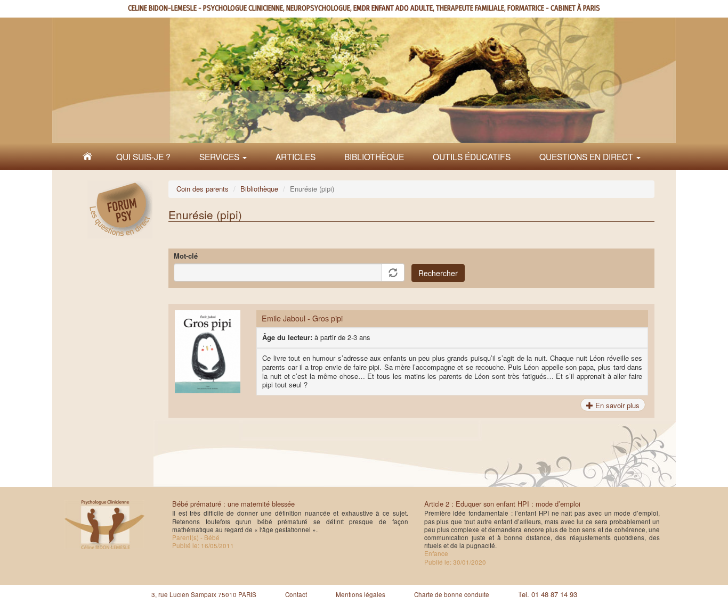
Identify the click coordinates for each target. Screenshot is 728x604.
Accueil (87, 156)
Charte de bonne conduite (451, 594)
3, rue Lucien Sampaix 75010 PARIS (203, 594)
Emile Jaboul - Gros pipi (302, 318)
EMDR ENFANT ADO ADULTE (393, 8)
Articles (296, 156)
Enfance (436, 553)
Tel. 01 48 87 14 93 (547, 594)
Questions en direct (587, 156)
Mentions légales (360, 594)
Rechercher (438, 273)
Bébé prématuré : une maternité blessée (233, 504)
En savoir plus (616, 405)
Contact (296, 594)
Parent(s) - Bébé (196, 537)
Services (220, 156)
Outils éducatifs (472, 156)
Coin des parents (202, 189)
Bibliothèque (374, 156)
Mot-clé (186, 256)
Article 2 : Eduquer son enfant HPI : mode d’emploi (502, 504)
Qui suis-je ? (143, 156)
